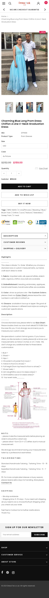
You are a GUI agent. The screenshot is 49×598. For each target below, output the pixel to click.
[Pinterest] (7, 572)
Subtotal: (5, 179)
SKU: (3, 133)
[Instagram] (13, 572)
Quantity (5, 168)
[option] (24, 9)
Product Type (7, 136)
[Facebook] (2, 572)
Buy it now (24, 203)
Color (3, 152)
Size (3, 141)
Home (3, 16)
